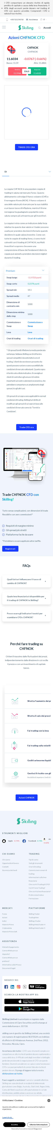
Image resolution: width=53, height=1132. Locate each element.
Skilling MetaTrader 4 (37, 924)
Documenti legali (8, 968)
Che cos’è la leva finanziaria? (40, 891)
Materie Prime (8, 924)
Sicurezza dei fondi (9, 870)
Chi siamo (6, 860)
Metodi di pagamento (10, 947)
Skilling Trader (34, 914)
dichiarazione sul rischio (12, 1073)
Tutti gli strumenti (36, 863)
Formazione (33, 898)
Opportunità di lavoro (10, 863)
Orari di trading (35, 867)
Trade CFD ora (26, 427)
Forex (4, 914)
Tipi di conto (33, 860)
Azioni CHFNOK (26, 797)
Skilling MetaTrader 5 (37, 928)
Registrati (10, 548)
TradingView (34, 917)
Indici (4, 921)
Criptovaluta (7, 928)
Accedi (47, 27)
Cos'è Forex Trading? (37, 888)
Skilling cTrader (35, 921)
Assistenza (33, 19)
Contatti (5, 867)
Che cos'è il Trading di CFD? (39, 884)
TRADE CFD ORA (26, 147)
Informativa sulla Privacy (11, 965)
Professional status (36, 895)
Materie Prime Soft (9, 931)
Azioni (4, 917)
